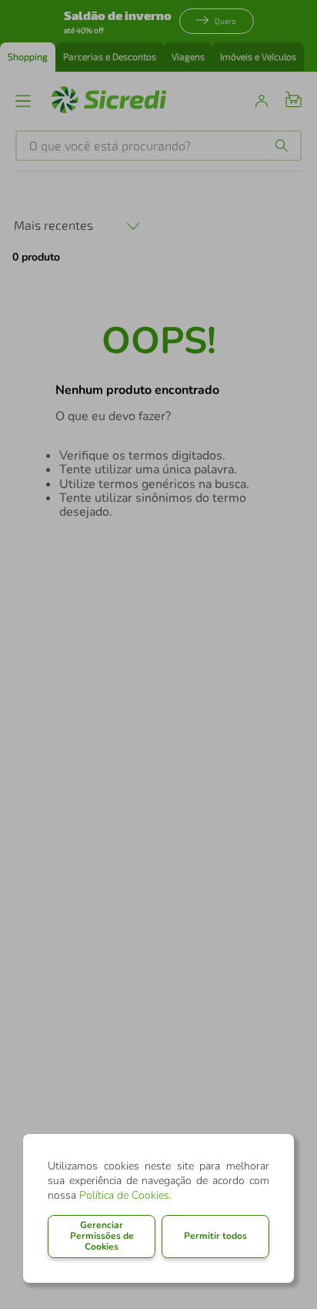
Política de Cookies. (125, 1195)
